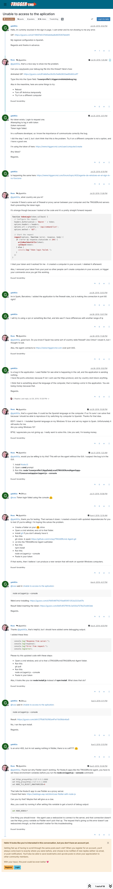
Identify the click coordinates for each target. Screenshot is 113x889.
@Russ (23, 494)
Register (8, 867)
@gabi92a (22, 60)
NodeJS (24, 464)
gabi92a (14, 26)
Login (17, 867)
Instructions (9, 19)
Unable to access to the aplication (38, 586)
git (22, 533)
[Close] (108, 843)
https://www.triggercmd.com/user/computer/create (59, 146)
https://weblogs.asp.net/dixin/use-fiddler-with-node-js (51, 794)
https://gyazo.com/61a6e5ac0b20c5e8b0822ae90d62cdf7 (51, 74)
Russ (13, 60)
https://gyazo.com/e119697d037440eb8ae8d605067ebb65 (42, 35)
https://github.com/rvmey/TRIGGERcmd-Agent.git (53, 539)
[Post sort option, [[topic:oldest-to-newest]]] (92, 19)
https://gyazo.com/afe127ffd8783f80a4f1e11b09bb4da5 (43, 719)
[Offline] (6, 62)
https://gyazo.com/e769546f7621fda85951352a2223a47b (57, 600)
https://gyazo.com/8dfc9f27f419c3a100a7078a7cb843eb (66, 606)
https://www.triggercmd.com (49, 348)
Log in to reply (103, 19)
